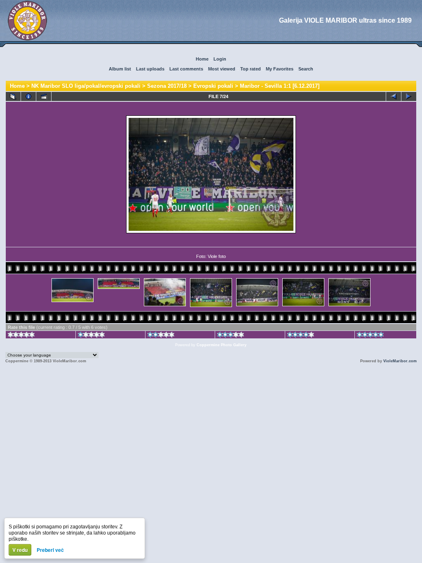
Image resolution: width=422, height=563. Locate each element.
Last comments (186, 68)
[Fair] (161, 335)
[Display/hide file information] (28, 96)
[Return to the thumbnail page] (13, 96)
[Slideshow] (43, 96)
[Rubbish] (21, 335)
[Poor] (91, 335)
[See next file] (408, 96)
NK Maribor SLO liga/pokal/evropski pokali (86, 86)
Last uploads (150, 68)
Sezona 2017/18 (167, 86)
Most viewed (221, 68)
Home (202, 58)
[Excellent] (300, 335)
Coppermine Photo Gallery (221, 345)
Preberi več (50, 550)
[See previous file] (393, 96)
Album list (120, 68)
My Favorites (279, 68)
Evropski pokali (213, 86)
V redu (20, 550)
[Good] (230, 335)
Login (219, 58)
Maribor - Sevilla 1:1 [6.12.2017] (279, 86)
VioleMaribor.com (400, 361)
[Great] (370, 335)
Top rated (250, 68)
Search (305, 68)
